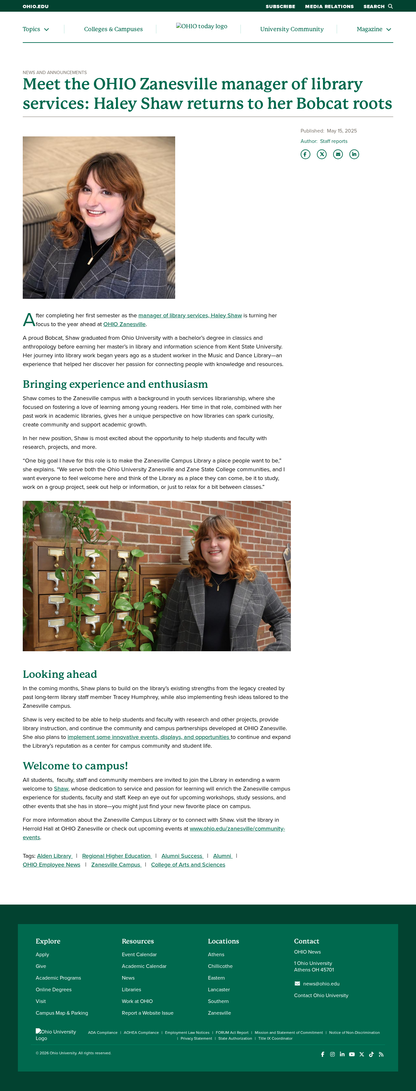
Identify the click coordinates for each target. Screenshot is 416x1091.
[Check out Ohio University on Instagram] (332, 1054)
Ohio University (63, 1053)
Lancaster (219, 989)
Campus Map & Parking (62, 1012)
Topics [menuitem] (31, 29)
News (128, 977)
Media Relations (329, 6)
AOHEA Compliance (141, 1032)
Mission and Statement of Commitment (289, 1032)
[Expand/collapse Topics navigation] (46, 29)
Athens (216, 954)
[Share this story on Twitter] (322, 154)
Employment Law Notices (187, 1032)
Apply (42, 954)
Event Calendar (139, 954)
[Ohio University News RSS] (381, 1054)
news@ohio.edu (321, 983)
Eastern (216, 977)
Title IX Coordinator (275, 1038)
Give (41, 966)
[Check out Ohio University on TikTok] (371, 1054)
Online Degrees (54, 989)
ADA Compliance (103, 1032)
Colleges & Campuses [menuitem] (113, 29)
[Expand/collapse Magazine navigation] (388, 29)
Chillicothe (220, 966)
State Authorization (235, 1038)
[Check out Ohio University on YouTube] (352, 1054)
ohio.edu (36, 6)
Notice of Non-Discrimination (354, 1032)
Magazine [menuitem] (370, 29)
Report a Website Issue (148, 1012)
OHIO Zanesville (124, 324)
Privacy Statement (196, 1038)
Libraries (131, 989)
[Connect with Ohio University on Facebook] (322, 1054)
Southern (218, 1001)
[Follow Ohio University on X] (362, 1054)
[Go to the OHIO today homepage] (202, 29)
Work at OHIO (137, 1001)
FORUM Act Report (232, 1032)
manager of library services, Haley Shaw (190, 315)
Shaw (61, 788)
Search (374, 6)
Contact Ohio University (321, 995)
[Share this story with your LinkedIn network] (354, 154)
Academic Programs (58, 977)
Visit (41, 1001)
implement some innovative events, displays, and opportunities (149, 737)
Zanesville (219, 1012)
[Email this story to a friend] (338, 154)
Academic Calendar (144, 966)
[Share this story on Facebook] (305, 154)
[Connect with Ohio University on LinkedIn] (342, 1054)
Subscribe (280, 6)
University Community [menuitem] (292, 29)
